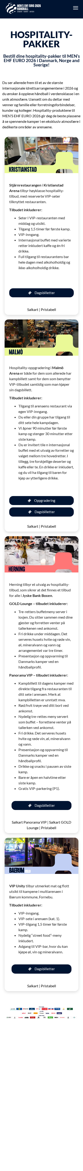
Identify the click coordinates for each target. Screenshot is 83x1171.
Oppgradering (44, 500)
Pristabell (48, 309)
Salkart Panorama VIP (29, 822)
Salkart (32, 309)
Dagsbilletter (44, 293)
